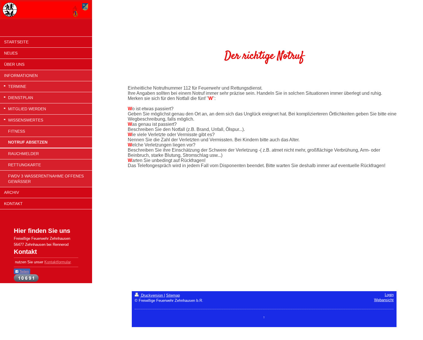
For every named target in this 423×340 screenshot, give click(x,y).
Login (389, 295)
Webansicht (384, 300)
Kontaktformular (57, 262)
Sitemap (173, 295)
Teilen (24, 272)
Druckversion (152, 295)
